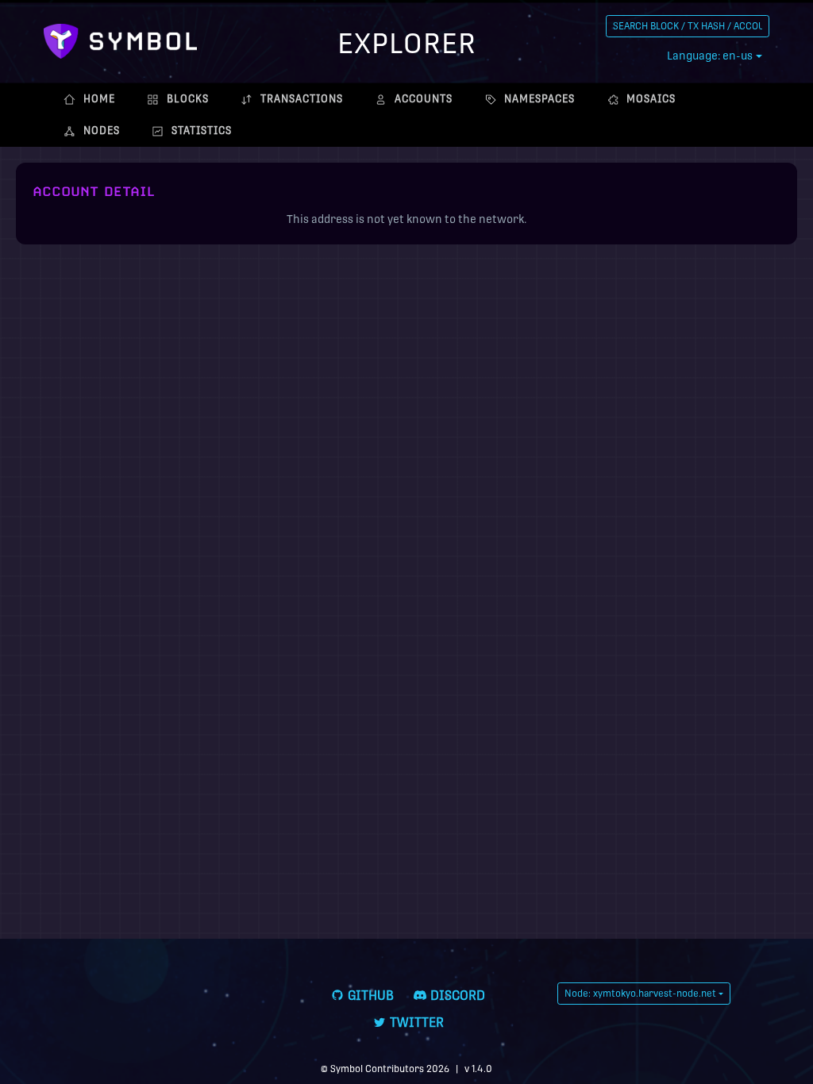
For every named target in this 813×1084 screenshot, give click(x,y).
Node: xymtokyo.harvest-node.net (640, 993)
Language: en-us (710, 55)
